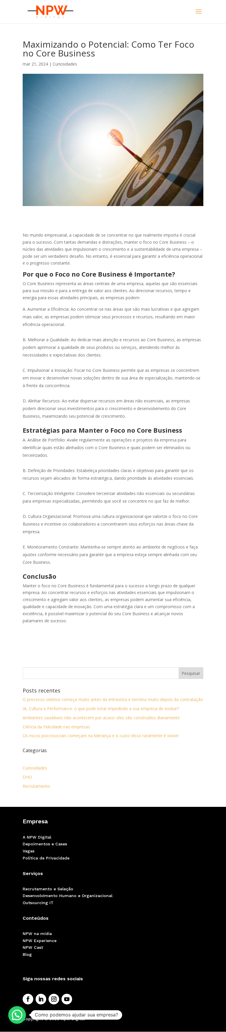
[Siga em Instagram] (54, 999)
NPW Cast (33, 947)
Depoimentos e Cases (45, 844)
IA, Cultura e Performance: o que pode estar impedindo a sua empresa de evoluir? (101, 708)
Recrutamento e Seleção (48, 889)
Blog (27, 954)
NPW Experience (39, 940)
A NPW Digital (37, 837)
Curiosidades (65, 64)
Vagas (28, 851)
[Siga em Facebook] (28, 999)
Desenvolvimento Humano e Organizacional (67, 895)
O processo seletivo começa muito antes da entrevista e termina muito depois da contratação (113, 699)
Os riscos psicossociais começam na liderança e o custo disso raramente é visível (100, 735)
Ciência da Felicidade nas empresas (56, 727)
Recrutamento (36, 786)
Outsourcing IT (38, 902)
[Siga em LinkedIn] (41, 999)
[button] (17, 1015)
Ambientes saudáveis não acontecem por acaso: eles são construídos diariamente (101, 717)
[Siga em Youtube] (67, 999)
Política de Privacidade (46, 858)
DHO (27, 777)
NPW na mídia (37, 933)
